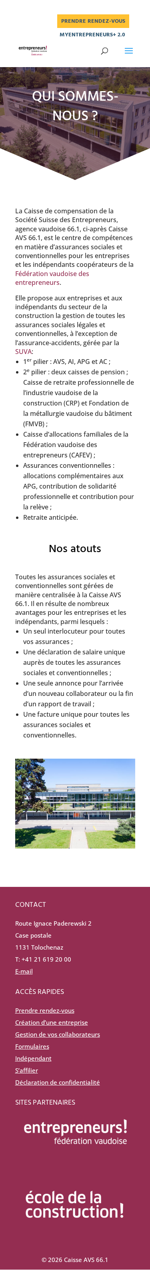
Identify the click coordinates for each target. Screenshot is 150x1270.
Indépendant (33, 1058)
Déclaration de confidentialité (57, 1082)
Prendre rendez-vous (93, 21)
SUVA (23, 351)
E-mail (24, 971)
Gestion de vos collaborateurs (57, 1034)
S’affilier (26, 1070)
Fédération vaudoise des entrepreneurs (52, 278)
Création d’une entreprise (51, 1022)
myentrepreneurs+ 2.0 (92, 35)
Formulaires (32, 1046)
